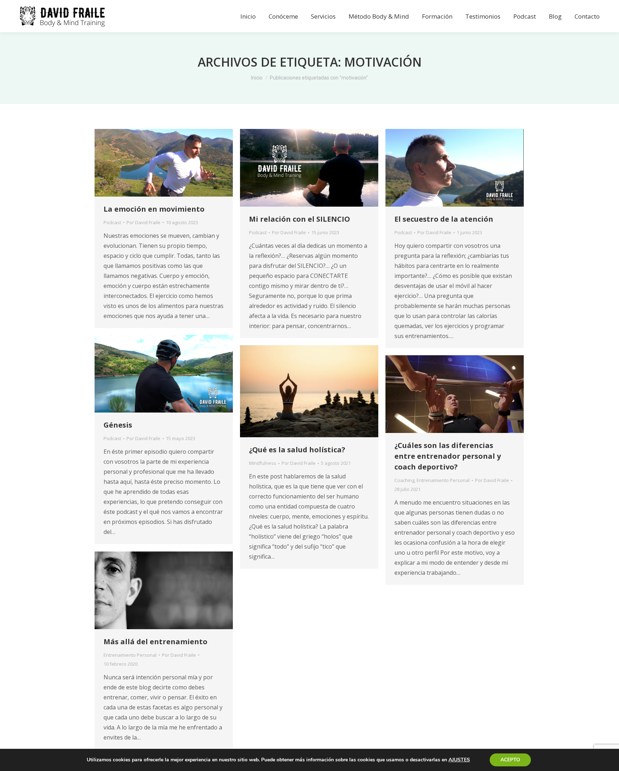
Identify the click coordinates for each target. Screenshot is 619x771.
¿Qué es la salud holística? (297, 449)
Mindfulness (262, 463)
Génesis (118, 425)
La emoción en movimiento (154, 209)
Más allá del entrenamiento (155, 641)
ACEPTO (510, 759)
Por (143, 222)
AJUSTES (459, 760)
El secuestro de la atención (443, 219)
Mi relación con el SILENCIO (299, 219)
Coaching (404, 480)
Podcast (112, 222)
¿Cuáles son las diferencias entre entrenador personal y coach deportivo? (447, 456)
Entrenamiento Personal (443, 480)
